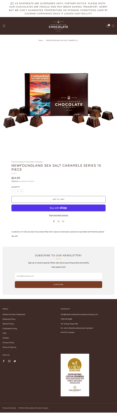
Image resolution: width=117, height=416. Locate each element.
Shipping (14, 181)
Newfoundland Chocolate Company (27, 162)
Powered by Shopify (9, 408)
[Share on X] (58, 221)
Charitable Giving (10, 328)
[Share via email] (63, 221)
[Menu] (4, 25)
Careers (6, 338)
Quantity (15, 187)
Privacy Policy (8, 342)
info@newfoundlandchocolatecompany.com (79, 314)
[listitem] (58, 8)
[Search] (113, 25)
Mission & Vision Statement (14, 314)
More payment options (58, 215)
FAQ (4, 333)
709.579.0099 (66, 319)
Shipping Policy (9, 319)
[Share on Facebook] (54, 221)
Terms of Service (9, 347)
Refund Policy (8, 324)
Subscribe (58, 284)
